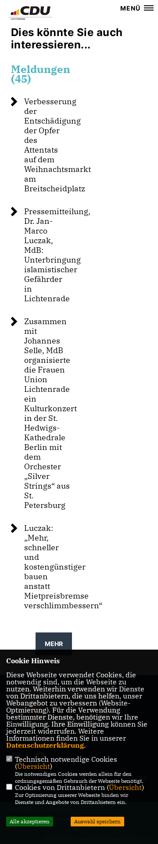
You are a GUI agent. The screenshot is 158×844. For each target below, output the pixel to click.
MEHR (54, 643)
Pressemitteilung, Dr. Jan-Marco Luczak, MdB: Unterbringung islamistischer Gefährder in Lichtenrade (57, 254)
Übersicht (33, 766)
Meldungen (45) (40, 74)
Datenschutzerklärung (45, 745)
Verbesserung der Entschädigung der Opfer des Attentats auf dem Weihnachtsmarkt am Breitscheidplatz (57, 145)
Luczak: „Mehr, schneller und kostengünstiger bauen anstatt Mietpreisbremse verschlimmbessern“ (63, 566)
